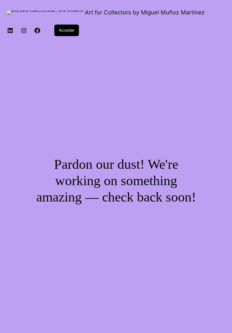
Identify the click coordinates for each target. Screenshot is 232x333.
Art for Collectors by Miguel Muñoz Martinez (145, 12)
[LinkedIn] (10, 30)
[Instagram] (23, 30)
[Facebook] (37, 30)
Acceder (66, 30)
